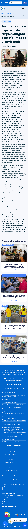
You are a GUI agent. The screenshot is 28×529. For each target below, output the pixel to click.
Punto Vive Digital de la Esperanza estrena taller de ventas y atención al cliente (14, 266)
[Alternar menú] (23, 8)
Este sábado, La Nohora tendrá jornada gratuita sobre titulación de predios (14, 296)
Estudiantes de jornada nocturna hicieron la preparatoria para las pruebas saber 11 (14, 357)
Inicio (2, 13)
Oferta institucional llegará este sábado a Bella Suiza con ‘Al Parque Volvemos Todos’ (14, 327)
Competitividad (10, 13)
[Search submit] (25, 3)
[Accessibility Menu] (5, 523)
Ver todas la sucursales (8, 507)
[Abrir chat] (25, 525)
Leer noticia (14, 269)
